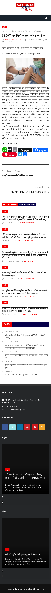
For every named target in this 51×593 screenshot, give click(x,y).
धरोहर (7, 550)
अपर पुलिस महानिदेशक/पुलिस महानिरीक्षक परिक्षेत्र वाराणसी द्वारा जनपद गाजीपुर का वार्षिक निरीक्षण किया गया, (24, 291)
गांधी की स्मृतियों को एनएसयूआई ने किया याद (22, 554)
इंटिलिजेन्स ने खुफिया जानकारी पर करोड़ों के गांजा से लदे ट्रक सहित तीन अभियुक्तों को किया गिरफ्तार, (25, 309)
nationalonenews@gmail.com (15, 409)
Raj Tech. (40, 589)
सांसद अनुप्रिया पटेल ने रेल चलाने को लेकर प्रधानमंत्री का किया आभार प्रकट (24, 274)
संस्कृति (7, 470)
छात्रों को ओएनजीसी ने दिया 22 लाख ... (18, 175)
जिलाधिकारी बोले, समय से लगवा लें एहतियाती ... (30, 191)
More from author (27, 204)
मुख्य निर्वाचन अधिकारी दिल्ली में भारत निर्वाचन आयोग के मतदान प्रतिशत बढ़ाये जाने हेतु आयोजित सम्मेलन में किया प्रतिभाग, (25, 218)
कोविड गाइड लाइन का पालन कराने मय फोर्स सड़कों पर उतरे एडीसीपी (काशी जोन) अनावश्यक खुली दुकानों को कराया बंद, (24, 235)
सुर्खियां (4, 27)
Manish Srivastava (13, 40)
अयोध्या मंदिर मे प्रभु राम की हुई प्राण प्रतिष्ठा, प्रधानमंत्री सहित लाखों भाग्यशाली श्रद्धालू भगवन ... (25, 477)
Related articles (10, 204)
